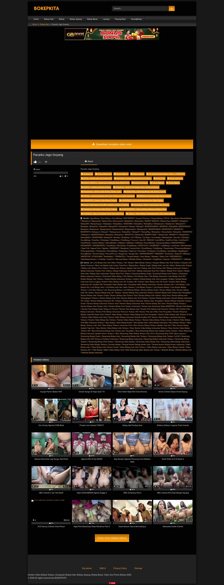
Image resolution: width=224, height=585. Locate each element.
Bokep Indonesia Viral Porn (124, 271)
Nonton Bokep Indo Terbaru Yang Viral (154, 295)
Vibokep (154, 256)
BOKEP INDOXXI (152, 221)
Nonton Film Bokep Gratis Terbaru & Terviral (100, 309)
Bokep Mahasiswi (104, 174)
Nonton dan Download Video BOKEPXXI (158, 306)
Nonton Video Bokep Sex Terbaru (102, 320)
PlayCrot (132, 251)
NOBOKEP (114, 248)
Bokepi (132, 226)
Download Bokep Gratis (141, 274)
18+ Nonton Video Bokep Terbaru (138, 263)
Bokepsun (86, 235)
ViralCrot (110, 259)
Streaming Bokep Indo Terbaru (134, 336)
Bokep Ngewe (138, 174)
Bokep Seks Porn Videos (120, 274)
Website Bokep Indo (183, 350)
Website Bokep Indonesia (92, 353)
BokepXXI (108, 237)
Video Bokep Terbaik (175, 347)
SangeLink (122, 254)
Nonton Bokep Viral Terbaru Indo (94, 306)
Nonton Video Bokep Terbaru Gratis (157, 320)
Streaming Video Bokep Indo (148, 342)
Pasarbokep (169, 248)
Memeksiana (186, 245)
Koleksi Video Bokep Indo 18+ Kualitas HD (119, 282)
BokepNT (136, 232)
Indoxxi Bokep (98, 243)
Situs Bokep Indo (141, 323)
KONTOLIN (143, 245)
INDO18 (150, 240)
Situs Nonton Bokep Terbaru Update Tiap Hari (152, 325)
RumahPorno (111, 254)
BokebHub (128, 221)
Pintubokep (101, 251)
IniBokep (121, 243)
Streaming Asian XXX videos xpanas (170, 333)
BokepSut (109, 235)
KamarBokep (149, 243)
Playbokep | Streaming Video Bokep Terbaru (100, 209)
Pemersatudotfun (88, 251)
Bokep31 (183, 221)
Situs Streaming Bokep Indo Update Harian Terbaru (156, 331)
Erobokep (105, 240)
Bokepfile (84, 226)
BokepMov (126, 232)
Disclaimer (87, 568)
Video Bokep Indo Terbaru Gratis (105, 347)
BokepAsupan (96, 224)
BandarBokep (186, 218)
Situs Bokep (110, 323)
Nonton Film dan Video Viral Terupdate (155, 312)
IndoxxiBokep (110, 243)
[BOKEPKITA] (50, 8)
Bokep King (165, 221)
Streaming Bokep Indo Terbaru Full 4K (164, 336)
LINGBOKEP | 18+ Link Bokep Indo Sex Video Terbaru (142, 200)
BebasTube (107, 221)
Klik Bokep (121, 245)
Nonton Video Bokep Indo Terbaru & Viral (175, 314)
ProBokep (152, 251)
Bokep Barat (92, 19)
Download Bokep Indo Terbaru (165, 274)
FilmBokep (125, 240)
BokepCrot (170, 224)
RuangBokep (136, 19)
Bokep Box (139, 221)
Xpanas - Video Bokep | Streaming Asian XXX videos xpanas (151, 214)
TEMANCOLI (120, 256)
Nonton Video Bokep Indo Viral (94, 317)
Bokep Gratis (145, 265)
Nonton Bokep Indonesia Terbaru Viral (102, 303)
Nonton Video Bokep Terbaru (129, 320)
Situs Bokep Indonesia (158, 323)
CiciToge (146, 237)
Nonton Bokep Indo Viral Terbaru (134, 298)
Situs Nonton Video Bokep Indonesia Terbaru (148, 328)
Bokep (61, 19)
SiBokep (186, 254)
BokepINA (173, 226)
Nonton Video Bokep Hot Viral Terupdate (140, 314)
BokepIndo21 (130, 229)
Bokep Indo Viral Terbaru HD (154, 268)
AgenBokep (95, 218)
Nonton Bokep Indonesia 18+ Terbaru (106, 301)
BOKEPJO (178, 229)
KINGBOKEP (86, 245)
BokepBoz (138, 224)
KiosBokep (111, 245)
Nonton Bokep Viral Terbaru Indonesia (124, 306)
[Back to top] (216, 577)
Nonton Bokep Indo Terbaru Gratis (95, 295)
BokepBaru (117, 224)
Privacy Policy (120, 568)
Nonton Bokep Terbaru (176, 303)
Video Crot (164, 256)
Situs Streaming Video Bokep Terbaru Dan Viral (134, 333)
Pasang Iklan (120, 19)
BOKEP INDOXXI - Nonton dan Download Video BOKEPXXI (106, 183)
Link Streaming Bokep (113, 290)
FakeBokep (115, 240)
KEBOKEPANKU (178, 243)
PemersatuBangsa (182, 248)
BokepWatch (86, 237)
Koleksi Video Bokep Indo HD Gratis (153, 282)
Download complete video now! (113, 144)
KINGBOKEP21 (99, 245)
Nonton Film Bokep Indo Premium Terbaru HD (159, 309)
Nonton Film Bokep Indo (129, 309)
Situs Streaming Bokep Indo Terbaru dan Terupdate (113, 331)
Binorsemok (118, 221)
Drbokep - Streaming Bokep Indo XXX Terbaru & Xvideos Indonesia (108, 196)
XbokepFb (147, 259)
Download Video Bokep (112, 276)
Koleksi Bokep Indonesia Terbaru (118, 279)
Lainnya (106, 19)
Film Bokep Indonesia (158, 276)
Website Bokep (135, 259)
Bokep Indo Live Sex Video (163, 265)
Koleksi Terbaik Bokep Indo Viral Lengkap (150, 279)
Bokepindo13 (105, 229)
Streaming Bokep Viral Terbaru (101, 342)
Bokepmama (115, 232)
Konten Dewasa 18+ (165, 284)
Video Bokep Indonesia (156, 347)
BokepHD (103, 226)
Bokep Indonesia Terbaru (177, 268)
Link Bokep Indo (97, 287)
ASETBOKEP (129, 218)
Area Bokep (106, 218)
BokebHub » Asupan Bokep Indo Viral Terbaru (134, 178)
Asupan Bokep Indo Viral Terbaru (166, 263)
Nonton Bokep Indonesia (160, 298)
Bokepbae (107, 224)
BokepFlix (94, 226)
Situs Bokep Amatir (124, 323)
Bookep (117, 237)
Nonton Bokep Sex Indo (155, 303)
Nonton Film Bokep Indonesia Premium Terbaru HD (117, 312)
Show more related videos (112, 538)
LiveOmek (175, 245)
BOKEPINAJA (184, 226)
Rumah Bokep (98, 254)
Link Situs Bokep (95, 290)
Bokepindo (94, 229)
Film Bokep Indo (141, 276)
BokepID (139, 226)
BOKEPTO (129, 235)
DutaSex (95, 240)
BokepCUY (180, 224)
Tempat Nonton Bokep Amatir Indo (136, 344)
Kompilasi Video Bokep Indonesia (142, 284)
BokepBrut (148, 224)
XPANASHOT (176, 259)
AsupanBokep (157, 218)
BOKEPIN (163, 226)
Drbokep (184, 237)
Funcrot (134, 240)
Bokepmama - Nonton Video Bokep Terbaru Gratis (102, 191)
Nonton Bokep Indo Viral (110, 298)
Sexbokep (169, 254)
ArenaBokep (117, 218)
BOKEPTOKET (151, 235)
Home (36, 19)
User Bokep (145, 256)
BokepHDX (113, 226)
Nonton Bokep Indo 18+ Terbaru (108, 293)
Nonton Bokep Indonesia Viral (132, 303)
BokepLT (105, 232)
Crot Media (155, 237)
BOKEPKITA (85, 232)
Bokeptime (119, 235)
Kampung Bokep (163, 243)
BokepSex (177, 232)
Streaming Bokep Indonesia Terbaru (158, 339)
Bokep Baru (133, 265)
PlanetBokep (112, 251)
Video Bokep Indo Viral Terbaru (132, 347)
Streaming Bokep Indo (111, 336)
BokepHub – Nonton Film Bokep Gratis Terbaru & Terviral (137, 187)
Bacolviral (175, 218)
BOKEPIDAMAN (151, 226)
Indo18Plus (159, 240)
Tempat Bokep (133, 256)
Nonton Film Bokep (184, 306)
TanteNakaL (108, 256)
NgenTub (85, 248)
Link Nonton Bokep (161, 287)
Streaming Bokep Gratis (90, 336)
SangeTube (133, 254)
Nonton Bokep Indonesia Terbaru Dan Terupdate (143, 301)
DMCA (103, 568)
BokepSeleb (167, 232)
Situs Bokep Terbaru (177, 323)
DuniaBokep (86, 240)
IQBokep (130, 243)
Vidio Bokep (97, 350)
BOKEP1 (174, 221)
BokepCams (159, 224)
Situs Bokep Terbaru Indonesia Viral (117, 325)
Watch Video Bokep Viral (114, 350)
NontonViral (135, 248)
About (90, 161)
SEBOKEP (159, 254)
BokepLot (96, 232)
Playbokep (123, 251)
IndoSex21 (183, 240)
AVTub (166, 218)
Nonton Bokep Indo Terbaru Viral (123, 295)
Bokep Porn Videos (175, 271)
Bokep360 (85, 224)
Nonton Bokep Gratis (149, 290)
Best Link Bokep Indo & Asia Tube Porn (111, 265)
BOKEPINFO (167, 229)
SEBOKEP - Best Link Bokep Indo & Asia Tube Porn (103, 214)
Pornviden (142, 251)
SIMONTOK (85, 256)
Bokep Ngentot (122, 174)
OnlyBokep (157, 248)
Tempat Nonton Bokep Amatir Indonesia (168, 344)
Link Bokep (180, 284)
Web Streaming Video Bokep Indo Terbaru (142, 350)
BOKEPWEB (97, 237)
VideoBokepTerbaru (89, 259)
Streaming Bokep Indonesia (131, 339)
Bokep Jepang (76, 19)
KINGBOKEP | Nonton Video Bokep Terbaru (100, 200)
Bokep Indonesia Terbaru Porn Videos (96, 271)
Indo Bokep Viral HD (176, 276)
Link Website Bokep (131, 290)
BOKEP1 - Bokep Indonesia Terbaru (97, 187)
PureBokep (161, 251)
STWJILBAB (97, 256)
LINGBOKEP (154, 245)
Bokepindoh (142, 229)
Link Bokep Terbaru (144, 287)
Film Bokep (128, 276)
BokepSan (156, 232)
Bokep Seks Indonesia (99, 274)
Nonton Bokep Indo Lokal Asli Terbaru (138, 293)
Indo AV (142, 240)
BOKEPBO (128, 224)
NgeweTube (96, 248)
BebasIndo (96, 221)
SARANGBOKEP (146, 254)
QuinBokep (172, 251)
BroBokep (125, 237)
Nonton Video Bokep (113, 314)
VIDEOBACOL (175, 256)
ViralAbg (101, 259)
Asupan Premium (143, 218)
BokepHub (123, 226)
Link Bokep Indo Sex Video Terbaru (120, 287)
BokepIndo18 (118, 229)
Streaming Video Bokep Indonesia (175, 342)
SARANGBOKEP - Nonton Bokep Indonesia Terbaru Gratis (144, 209)
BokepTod (139, 235)
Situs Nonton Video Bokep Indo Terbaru (112, 328)
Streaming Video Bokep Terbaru (94, 344)
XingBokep (157, 259)
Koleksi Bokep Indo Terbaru (92, 279)
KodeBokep (132, 245)
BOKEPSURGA (97, 235)
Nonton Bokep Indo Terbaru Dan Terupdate (173, 293)
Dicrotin (177, 237)
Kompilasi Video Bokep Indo (115, 284)
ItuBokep (138, 243)
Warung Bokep (122, 259)
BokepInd (84, 229)
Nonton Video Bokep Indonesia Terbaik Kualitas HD (129, 317)
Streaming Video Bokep (125, 342)
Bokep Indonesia (176, 178)
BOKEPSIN (187, 232)
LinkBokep (165, 245)
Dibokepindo (167, 237)
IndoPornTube (172, 240)
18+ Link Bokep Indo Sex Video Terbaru (106, 263)
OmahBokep (146, 248)
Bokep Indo (49, 19)
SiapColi (178, 254)
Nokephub (124, 248)
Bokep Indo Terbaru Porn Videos (95, 268)
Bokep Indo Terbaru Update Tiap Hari (125, 268)
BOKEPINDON (155, 229)
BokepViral (184, 235)
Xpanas (166, 259)
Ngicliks (105, 248)
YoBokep (187, 259)
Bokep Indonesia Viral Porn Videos (151, 271)
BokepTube (163, 235)
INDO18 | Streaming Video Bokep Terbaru (155, 196)
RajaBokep (182, 251)
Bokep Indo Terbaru (184, 265)
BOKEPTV (174, 235)
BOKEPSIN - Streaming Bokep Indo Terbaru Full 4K (145, 191)
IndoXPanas (86, 243)
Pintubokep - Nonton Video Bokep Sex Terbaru (151, 205)
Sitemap (138, 568)
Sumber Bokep (114, 344)
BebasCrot (86, 221)
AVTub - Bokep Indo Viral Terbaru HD (97, 178)
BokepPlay (146, 232)
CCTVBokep (136, 237)
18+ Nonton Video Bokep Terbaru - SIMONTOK (166, 174)
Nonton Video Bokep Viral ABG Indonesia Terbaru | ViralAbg (105, 205)
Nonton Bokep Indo (168, 290)
